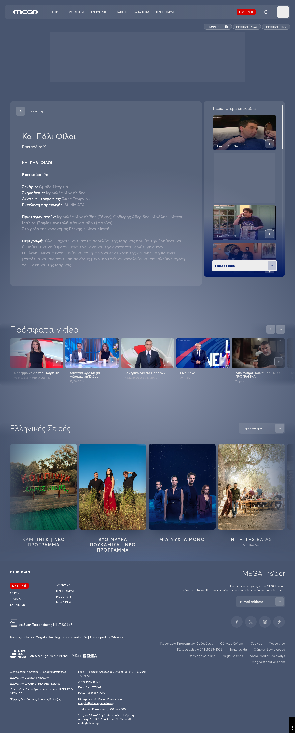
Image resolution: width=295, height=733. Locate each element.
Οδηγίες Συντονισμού (269, 649)
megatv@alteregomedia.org (96, 703)
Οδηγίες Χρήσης (232, 643)
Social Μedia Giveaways (267, 656)
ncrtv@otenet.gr (88, 723)
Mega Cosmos (232, 656)
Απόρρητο (292, 725)
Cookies (256, 643)
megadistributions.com (268, 662)
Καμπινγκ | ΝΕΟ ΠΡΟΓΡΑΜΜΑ (43, 542)
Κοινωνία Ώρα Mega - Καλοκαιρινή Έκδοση (85, 374)
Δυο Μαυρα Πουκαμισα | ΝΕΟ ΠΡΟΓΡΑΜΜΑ (113, 545)
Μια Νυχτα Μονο (182, 539)
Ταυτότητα (277, 643)
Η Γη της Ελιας (251, 539)
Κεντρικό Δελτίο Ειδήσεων (145, 373)
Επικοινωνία (238, 649)
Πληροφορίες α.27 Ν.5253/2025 (199, 649)
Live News (187, 373)
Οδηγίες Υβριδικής (201, 656)
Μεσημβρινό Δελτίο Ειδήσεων (36, 373)
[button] (283, 12)
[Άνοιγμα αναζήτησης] (266, 12)
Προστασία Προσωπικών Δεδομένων (186, 643)
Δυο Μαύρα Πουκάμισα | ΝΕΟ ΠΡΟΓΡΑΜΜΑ (258, 374)
